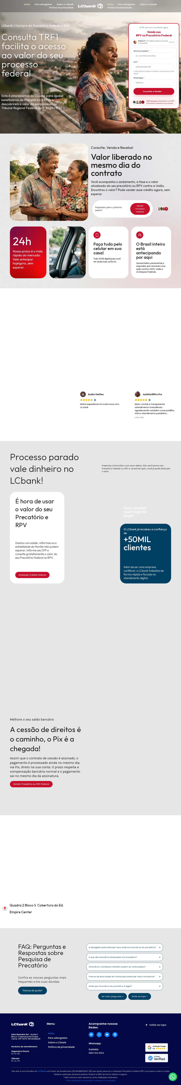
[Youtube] (107, 1034)
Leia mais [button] (139, 417)
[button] (173, 1077)
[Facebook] (91, 1034)
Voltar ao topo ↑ (140, 996)
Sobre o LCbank (65, 4)
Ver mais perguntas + (112, 996)
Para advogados (43, 4)
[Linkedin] (115, 1034)
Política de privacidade (61, 7)
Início (27, 4)
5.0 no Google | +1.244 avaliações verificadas (34, 387)
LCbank (42, 1071)
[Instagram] (99, 1034)
